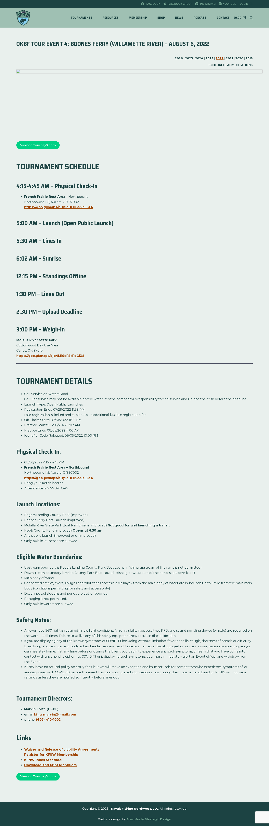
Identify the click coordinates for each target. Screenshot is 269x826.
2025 (189, 58)
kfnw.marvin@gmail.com (55, 714)
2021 (229, 58)
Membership (138, 17)
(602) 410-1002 (48, 719)
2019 (249, 58)
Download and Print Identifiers (50, 765)
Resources (110, 17)
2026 (179, 58)
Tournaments (81, 17)
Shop (161, 17)
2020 (239, 58)
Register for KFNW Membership (51, 754)
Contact (223, 17)
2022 (220, 58)
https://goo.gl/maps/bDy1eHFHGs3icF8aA (58, 207)
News (179, 17)
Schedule (217, 65)
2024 (199, 58)
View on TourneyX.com (38, 145)
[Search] (251, 17)
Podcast (200, 17)
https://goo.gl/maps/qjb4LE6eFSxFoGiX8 (50, 356)
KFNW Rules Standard (43, 760)
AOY (230, 65)
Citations (244, 65)
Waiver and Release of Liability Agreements (61, 749)
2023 (209, 58)
